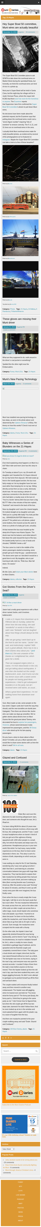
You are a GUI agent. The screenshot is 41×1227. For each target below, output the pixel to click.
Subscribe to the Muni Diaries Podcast (16, 1105)
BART (20, 1203)
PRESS (20, 1216)
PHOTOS (20, 1208)
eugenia (21, 32)
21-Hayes (24, 309)
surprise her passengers (27, 722)
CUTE (20, 1190)
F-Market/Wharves (17, 311)
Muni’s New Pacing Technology (20, 379)
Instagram (6, 140)
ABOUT (20, 1220)
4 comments (33, 451)
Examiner (17, 101)
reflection (19, 579)
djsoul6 (10, 300)
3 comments (27, 384)
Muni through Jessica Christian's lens (19, 1170)
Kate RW (9, 605)
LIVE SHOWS (20, 1195)
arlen (8, 459)
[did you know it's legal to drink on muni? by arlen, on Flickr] (18, 456)
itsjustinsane (12, 258)
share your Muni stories (24, 572)
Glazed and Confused (15, 757)
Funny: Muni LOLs (16, 371)
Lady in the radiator (12, 795)
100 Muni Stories (16, 1029)
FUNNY (20, 1182)
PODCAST (20, 1199)
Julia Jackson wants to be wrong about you (21, 1160)
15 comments (30, 32)
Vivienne (6, 725)
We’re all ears (18, 745)
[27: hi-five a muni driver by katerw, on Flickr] (12, 603)
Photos (12, 309)
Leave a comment (9, 330)
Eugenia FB (20, 327)
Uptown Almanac (21, 423)
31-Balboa (31, 309)
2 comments (24, 762)
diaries (12, 433)
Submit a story (21, 1060)
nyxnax (10, 183)
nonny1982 (13, 304)
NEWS (20, 1212)
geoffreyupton (12, 216)
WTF (20, 1186)
